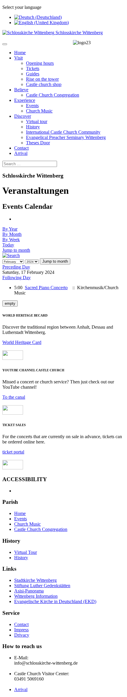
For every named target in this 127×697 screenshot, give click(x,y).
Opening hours (40, 63)
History (33, 126)
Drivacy (21, 635)
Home (20, 52)
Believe (21, 89)
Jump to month (16, 250)
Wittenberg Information (36, 596)
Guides (32, 73)
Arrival (20, 153)
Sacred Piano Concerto (46, 287)
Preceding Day (16, 266)
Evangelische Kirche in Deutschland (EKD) (55, 601)
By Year (9, 228)
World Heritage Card (21, 342)
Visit (18, 57)
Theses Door (38, 142)
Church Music (39, 110)
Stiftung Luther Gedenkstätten (42, 585)
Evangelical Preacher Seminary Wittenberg (66, 137)
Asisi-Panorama (29, 590)
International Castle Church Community (63, 132)
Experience (24, 100)
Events (32, 105)
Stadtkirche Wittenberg (35, 580)
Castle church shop (43, 84)
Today (8, 244)
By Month (12, 234)
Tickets (32, 68)
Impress (21, 629)
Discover (22, 116)
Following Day (16, 277)
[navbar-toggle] (4, 44)
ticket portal (13, 451)
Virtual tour (36, 121)
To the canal (13, 397)
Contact (21, 147)
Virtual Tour (25, 552)
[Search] (11, 255)
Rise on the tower (42, 79)
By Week (11, 239)
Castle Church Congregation (52, 94)
